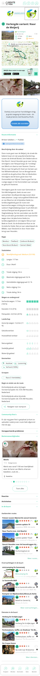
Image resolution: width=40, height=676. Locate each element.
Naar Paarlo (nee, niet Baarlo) (14, 531)
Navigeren (5, 671)
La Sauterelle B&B (9, 580)
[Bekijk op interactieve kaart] (20, 64)
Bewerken (34, 671)
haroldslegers (21, 32)
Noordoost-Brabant (10, 245)
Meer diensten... (32, 657)
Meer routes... (33, 558)
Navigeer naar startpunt (16, 407)
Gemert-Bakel (25, 245)
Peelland (14, 241)
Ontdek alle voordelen (20, 123)
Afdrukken (12, 671)
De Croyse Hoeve (9, 643)
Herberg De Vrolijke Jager (12, 617)
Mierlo (6, 460)
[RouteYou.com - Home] (10, 3)
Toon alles (20, 488)
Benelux (6, 241)
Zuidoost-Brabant (27, 241)
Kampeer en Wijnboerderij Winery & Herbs (19, 594)
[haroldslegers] (31, 17)
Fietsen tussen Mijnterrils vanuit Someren (19, 518)
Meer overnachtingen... (29, 608)
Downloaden (20, 671)
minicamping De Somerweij (13, 567)
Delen (27, 671)
